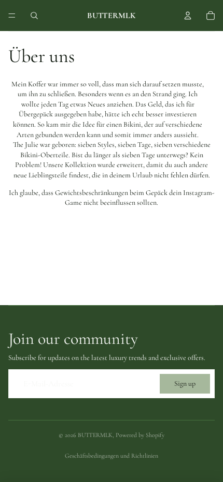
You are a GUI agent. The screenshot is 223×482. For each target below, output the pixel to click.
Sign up (185, 383)
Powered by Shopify (140, 435)
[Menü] (12, 15)
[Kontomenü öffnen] (187, 15)
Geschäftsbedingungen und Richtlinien (111, 455)
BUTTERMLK (95, 435)
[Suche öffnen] (34, 15)
